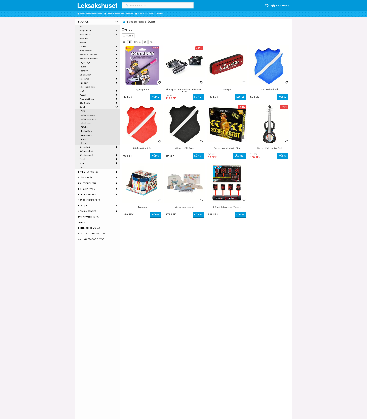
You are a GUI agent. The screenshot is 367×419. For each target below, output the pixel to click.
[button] (267, 5)
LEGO (82, 91)
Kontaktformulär (89, 228)
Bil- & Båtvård (86, 188)
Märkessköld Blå (269, 89)
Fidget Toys (85, 62)
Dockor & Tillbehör (88, 54)
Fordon (83, 46)
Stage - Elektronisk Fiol (269, 148)
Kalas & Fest (85, 74)
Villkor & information (91, 233)
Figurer (83, 66)
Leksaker (83, 21)
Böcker (83, 42)
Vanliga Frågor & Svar (91, 239)
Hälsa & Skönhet (88, 194)
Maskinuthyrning (88, 216)
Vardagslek (86, 135)
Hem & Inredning (88, 172)
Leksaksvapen (88, 115)
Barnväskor (85, 34)
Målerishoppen (87, 183)
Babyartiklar (85, 30)
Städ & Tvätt (86, 177)
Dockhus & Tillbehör (89, 58)
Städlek (84, 127)
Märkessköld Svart (184, 148)
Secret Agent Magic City (227, 148)
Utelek (83, 163)
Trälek (82, 159)
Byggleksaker (86, 50)
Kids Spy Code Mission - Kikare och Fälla (184, 90)
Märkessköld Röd (142, 148)
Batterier (84, 38)
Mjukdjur (84, 83)
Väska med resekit (184, 207)
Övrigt (84, 143)
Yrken (83, 139)
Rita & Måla (85, 103)
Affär (83, 111)
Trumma (142, 207)
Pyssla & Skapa (87, 99)
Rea (81, 26)
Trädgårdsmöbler (89, 200)
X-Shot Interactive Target (227, 207)
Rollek (82, 107)
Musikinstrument (87, 87)
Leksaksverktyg (88, 119)
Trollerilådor (87, 131)
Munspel (226, 89)
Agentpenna (142, 89)
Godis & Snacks (87, 211)
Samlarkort (85, 147)
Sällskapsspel (86, 155)
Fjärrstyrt (84, 70)
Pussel (83, 95)
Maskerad (84, 78)
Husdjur (83, 205)
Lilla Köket (86, 123)
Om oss (82, 222)
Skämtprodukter (87, 151)
